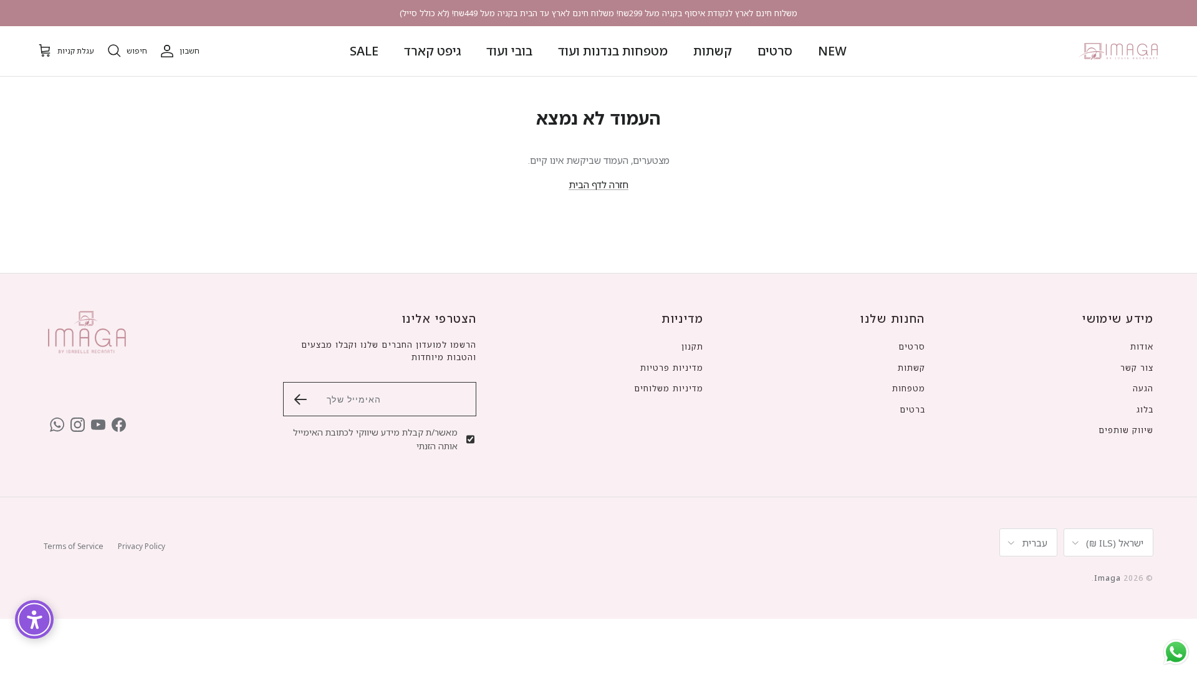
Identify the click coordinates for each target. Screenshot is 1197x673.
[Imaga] (1119, 51)
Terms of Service (73, 546)
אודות (1141, 346)
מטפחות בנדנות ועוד (613, 50)
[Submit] (300, 399)
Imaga (1107, 578)
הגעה (1143, 388)
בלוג (1145, 409)
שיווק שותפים (1125, 430)
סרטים (774, 50)
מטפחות (908, 388)
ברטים (912, 409)
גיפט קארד (432, 50)
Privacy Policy (141, 546)
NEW (832, 50)
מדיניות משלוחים (669, 388)
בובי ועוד (509, 50)
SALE (364, 50)
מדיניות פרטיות (672, 367)
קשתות (712, 50)
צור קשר (1136, 367)
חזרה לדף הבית (598, 184)
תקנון (692, 346)
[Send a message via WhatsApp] (1176, 652)
